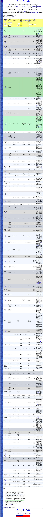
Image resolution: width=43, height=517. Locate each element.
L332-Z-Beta (5, 358)
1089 (5, 286)
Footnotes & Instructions (8, 16)
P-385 (5, 212)
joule (5, 31)
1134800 (5, 186)
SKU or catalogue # (5, 20)
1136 (5, 300)
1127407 (5, 194)
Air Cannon (23, 513)
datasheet (40, 81)
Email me (18, 496)
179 (5, 242)
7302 (5, 37)
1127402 (5, 189)
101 (5, 310)
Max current (28, 20)
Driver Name (5, 19)
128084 (5, 167)
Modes (31, 20)
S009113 (5, 137)
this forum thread (39, 282)
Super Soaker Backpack (19, 513)
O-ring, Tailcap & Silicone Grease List (22, 11)
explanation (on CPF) (10, 504)
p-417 (5, 230)
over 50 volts (39, 33)
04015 (5, 402)
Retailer (10, 19)
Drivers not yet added (29, 5)
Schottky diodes (13, 16)
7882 (5, 87)
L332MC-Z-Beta (5, 363)
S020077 (5, 261)
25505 (5, 124)
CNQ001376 (5, 416)
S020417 (5, 421)
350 (39, 254)
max (19, 19)
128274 (5, 172)
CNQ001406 (5, 177)
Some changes (37, 30)
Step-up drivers (16, 6)
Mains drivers (23, 6)
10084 (5, 54)
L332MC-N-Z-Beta (5, 366)
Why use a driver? (34, 6)
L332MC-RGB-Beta (5, 368)
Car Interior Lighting (27, 513)
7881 (5, 47)
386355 (5, 454)
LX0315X (5, 475)
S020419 (5, 447)
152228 (5, 478)
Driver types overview (39, 6)
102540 (5, 483)
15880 (5, 236)
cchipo (5, 331)
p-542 (5, 272)
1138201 (5, 201)
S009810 (5, 148)
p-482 (5, 174)
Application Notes (37, 245)
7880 (5, 42)
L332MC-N (5, 354)
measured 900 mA (39, 126)
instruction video (37, 29)
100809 (5, 456)
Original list (10, 4)
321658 (5, 204)
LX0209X (5, 411)
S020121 (5, 267)
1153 (5, 132)
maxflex (5, 294)
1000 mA (37, 105)
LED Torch (30, 513)
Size (34, 19)
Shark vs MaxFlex (37, 283)
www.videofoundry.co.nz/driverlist (34, 12)
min (18, 19)
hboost (5, 384)
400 (40, 254)
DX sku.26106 (38, 417)
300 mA (40, 242)
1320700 (5, 480)
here (39, 61)
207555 (5, 435)
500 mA (40, 98)
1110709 (5, 392)
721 (5, 279)
